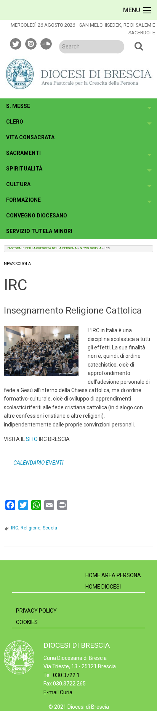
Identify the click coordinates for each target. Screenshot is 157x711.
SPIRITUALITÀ (24, 169)
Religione (30, 528)
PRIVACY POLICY (36, 611)
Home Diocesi (103, 587)
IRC (14, 528)
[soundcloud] (46, 42)
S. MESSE (18, 106)
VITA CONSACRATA (30, 137)
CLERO (14, 122)
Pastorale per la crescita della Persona (42, 248)
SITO (32, 439)
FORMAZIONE (23, 200)
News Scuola (90, 248)
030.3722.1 (66, 675)
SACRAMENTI (23, 153)
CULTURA (18, 184)
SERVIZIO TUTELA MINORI (39, 231)
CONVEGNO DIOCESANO (36, 215)
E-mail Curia (57, 692)
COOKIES (27, 622)
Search (139, 46)
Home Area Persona (113, 575)
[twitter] (16, 42)
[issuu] (31, 42)
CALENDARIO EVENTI (38, 463)
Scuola (50, 528)
